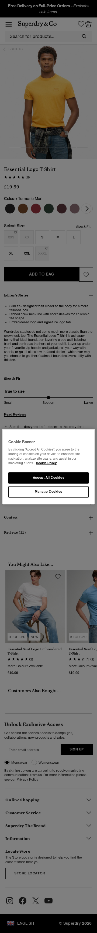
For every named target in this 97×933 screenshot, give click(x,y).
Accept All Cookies (48, 478)
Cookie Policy (46, 463)
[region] (48, 467)
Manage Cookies (48, 492)
